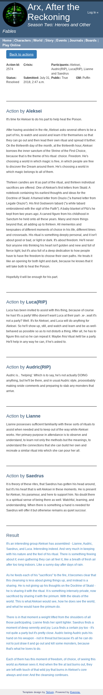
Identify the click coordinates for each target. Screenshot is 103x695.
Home (7, 40)
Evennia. (75, 692)
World (37, 40)
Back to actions (22, 54)
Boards (91, 40)
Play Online (11, 45)
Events (61, 40)
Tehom (50, 692)
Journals (76, 40)
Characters (22, 40)
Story (49, 40)
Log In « (93, 12)
